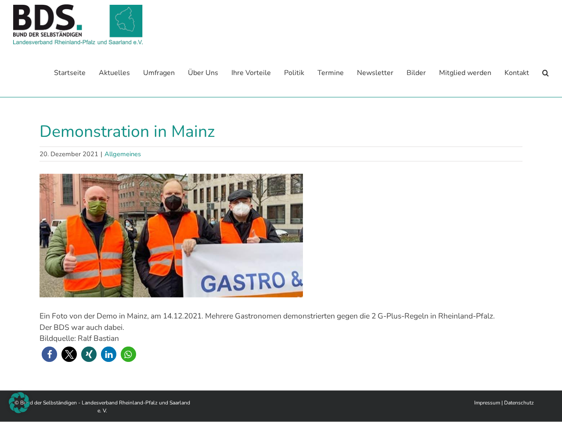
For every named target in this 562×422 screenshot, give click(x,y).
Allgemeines (122, 154)
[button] (545, 73)
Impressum (487, 402)
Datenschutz (519, 402)
